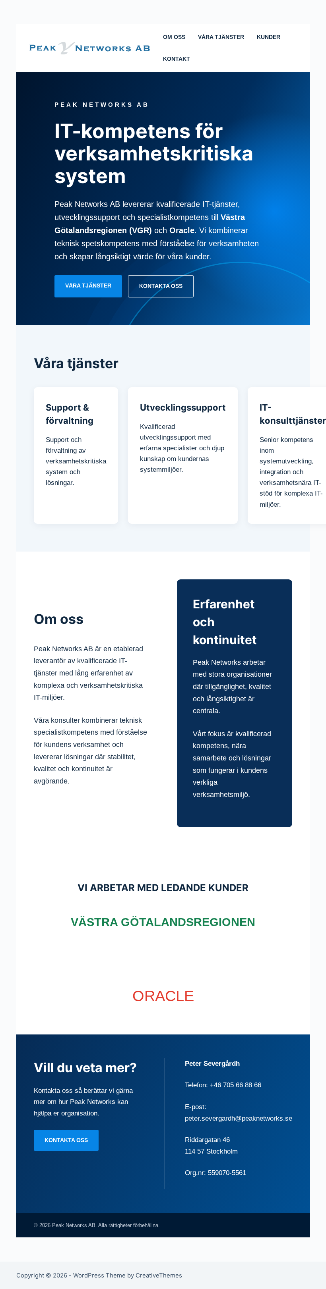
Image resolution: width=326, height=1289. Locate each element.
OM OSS (174, 37)
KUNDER (268, 37)
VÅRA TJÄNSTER (221, 37)
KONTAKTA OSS (160, 286)
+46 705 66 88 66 (235, 1085)
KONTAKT (176, 59)
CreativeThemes (159, 1275)
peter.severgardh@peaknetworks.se (238, 1118)
